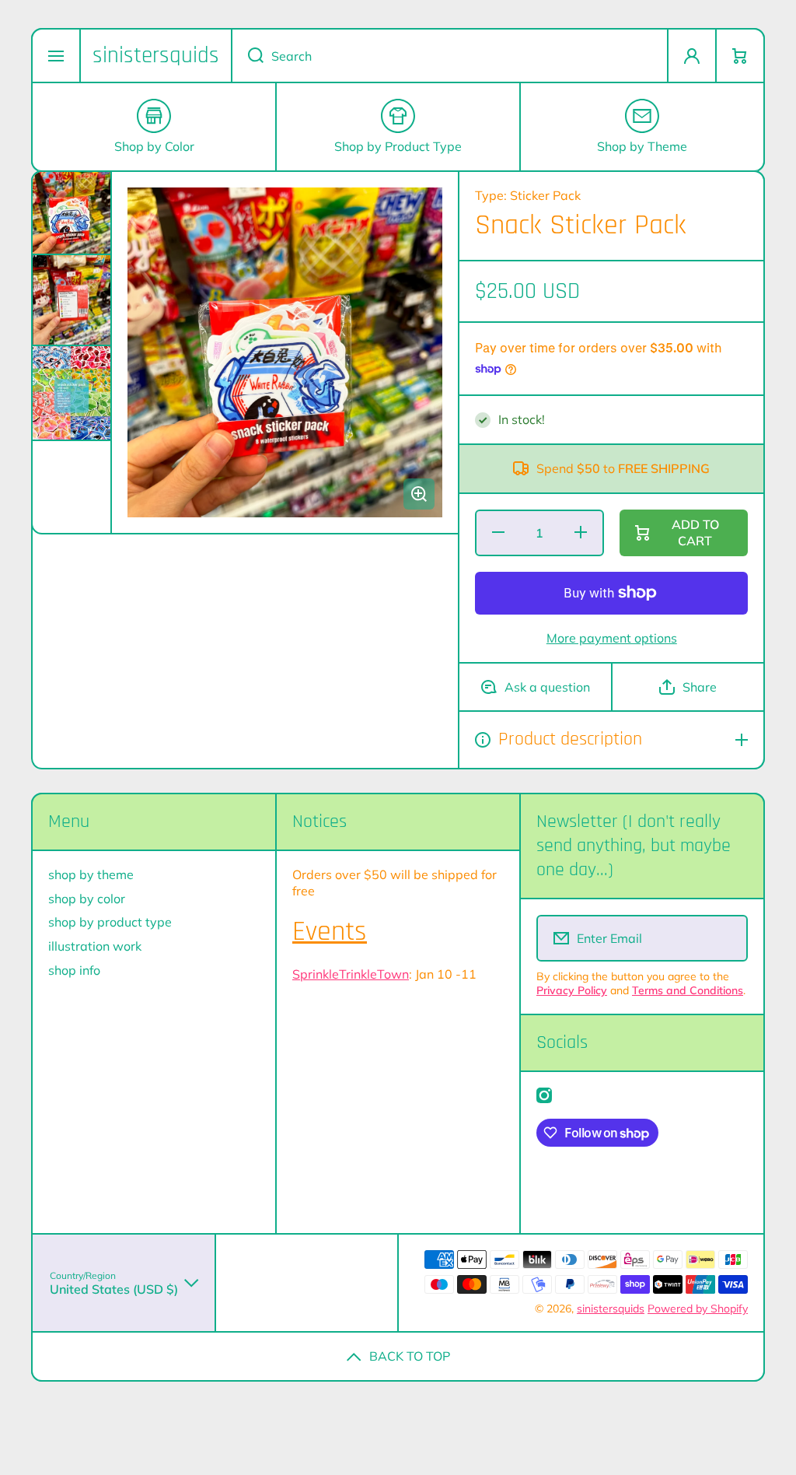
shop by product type (110, 922)
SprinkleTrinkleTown (350, 974)
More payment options (611, 638)
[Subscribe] (725, 938)
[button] (740, 56)
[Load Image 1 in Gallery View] (71, 213)
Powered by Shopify (698, 1309)
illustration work (94, 946)
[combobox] (450, 55)
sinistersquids (610, 1309)
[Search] (247, 55)
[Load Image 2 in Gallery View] (71, 300)
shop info (74, 970)
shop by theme (91, 874)
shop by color (86, 898)
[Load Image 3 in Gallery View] (71, 393)
